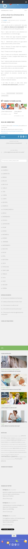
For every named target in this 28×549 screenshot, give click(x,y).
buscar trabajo (4, 442)
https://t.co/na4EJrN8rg (8, 509)
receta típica (17, 454)
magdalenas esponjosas (8, 450)
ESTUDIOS (5, 220)
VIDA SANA (5, 284)
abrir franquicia (4, 435)
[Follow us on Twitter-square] (21, 137)
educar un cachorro (9, 444)
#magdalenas (15, 520)
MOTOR (4, 252)
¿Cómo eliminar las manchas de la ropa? (12, 309)
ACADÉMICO (5, 170)
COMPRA (5, 195)
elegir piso (20, 444)
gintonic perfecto (9, 448)
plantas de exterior (14, 452)
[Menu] (26, 2)
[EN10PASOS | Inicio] (4, 2)
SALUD (11, 10)
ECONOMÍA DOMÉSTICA (8, 209)
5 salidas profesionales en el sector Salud (12, 301)
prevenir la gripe (4, 454)
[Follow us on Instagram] (26, 137)
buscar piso (24, 440)
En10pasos (5, 489)
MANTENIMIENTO (6, 245)
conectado (15, 125)
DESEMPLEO (5, 206)
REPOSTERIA (5, 259)
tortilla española (8, 458)
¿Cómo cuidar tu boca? (6, 111)
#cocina (9, 520)
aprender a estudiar (10, 438)
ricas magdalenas (21, 456)
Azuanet (17, 541)
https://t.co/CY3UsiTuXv (8, 496)
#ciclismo (17, 494)
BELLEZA (5, 181)
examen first (7, 446)
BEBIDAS (5, 177)
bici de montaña (4, 440)
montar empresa (20, 450)
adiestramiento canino (10, 435)
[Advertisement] (14, 332)
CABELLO (5, 188)
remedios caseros (5, 95)
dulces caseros (3, 444)
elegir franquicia (15, 444)
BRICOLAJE (5, 184)
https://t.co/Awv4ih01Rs (8, 522)
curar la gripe (23, 442)
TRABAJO (5, 274)
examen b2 (3, 446)
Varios (4, 277)
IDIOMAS (4, 231)
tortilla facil (13, 458)
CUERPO (5, 199)
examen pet (11, 446)
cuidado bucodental (15, 442)
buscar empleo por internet (14, 440)
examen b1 (24, 444)
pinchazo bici (7, 452)
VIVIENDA (5, 288)
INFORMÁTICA (6, 234)
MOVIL (4, 256)
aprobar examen (18, 438)
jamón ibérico (21, 448)
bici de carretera (23, 438)
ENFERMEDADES (5, 10)
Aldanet (5, 20)
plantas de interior (22, 452)
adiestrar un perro (18, 435)
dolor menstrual (19, 93)
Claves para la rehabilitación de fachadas (12, 298)
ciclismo (9, 442)
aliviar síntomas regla (11, 93)
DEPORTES (5, 202)
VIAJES (4, 281)
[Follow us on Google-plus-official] (23, 137)
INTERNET (5, 238)
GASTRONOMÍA (6, 224)
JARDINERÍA (5, 241)
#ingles (19, 505)
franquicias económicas (18, 446)
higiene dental (16, 448)
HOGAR (4, 227)
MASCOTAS (5, 249)
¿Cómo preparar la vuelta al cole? (10, 305)
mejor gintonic (14, 450)
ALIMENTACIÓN (6, 173)
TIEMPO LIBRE (6, 270)
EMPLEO (4, 213)
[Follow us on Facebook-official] (18, 137)
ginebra (5, 448)
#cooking (5, 520)
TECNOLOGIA (6, 267)
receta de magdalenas (10, 454)
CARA (4, 191)
